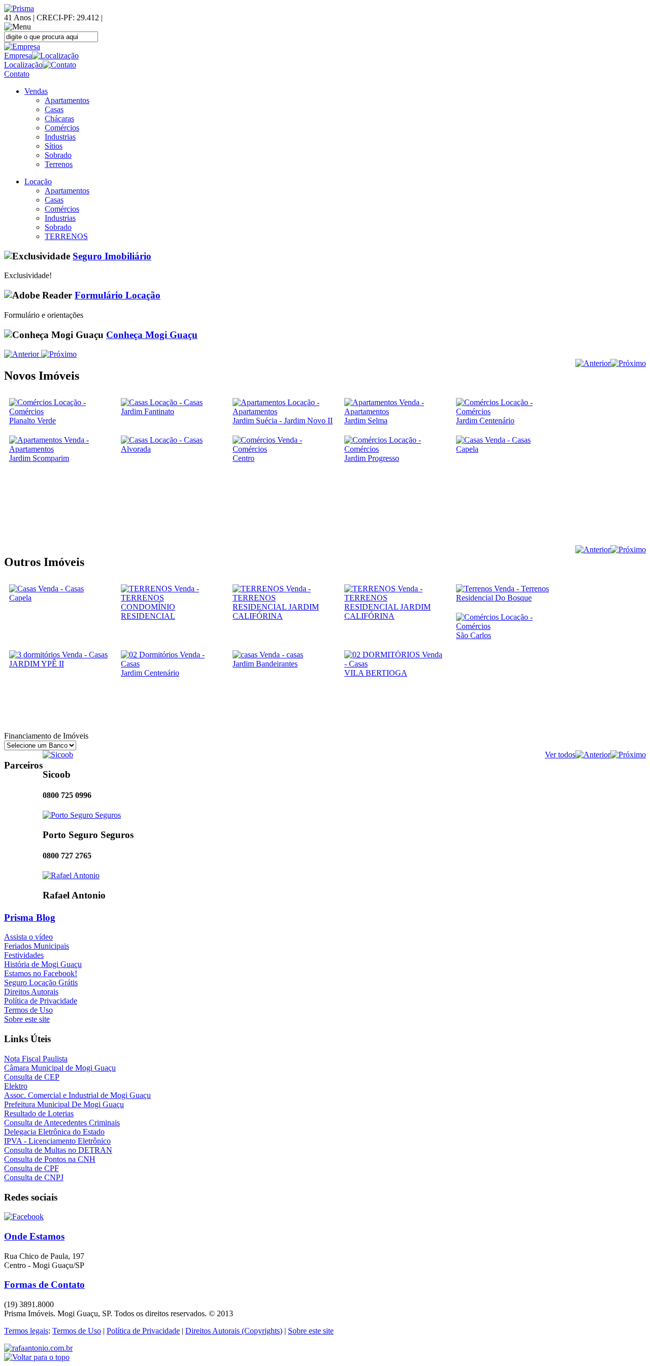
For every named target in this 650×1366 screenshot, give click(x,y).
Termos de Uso (28, 1010)
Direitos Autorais (31, 991)
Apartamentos (67, 100)
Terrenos (59, 164)
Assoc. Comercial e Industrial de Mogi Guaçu (77, 1095)
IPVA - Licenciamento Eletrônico (57, 1141)
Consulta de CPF (31, 1168)
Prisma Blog (29, 917)
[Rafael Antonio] (71, 875)
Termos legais (26, 1330)
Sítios (53, 146)
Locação (38, 181)
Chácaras (59, 118)
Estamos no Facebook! (40, 973)
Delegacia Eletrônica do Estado (54, 1131)
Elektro (15, 1086)
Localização (23, 64)
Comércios (62, 127)
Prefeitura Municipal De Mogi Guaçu (64, 1104)
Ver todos (560, 754)
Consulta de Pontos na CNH (49, 1159)
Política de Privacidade (40, 1000)
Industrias (60, 136)
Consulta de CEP (31, 1077)
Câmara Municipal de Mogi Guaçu (60, 1067)
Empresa (18, 55)
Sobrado (58, 155)
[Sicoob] (58, 754)
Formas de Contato (44, 1284)
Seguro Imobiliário (112, 256)
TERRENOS (66, 236)
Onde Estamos (34, 1236)
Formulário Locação (117, 295)
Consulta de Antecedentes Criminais (62, 1122)
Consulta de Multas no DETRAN (58, 1150)
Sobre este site (27, 1019)
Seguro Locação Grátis (41, 982)
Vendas (36, 91)
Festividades (24, 955)
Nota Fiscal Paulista (36, 1058)
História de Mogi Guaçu (43, 964)
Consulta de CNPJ (33, 1177)
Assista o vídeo (28, 936)
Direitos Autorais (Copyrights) (233, 1330)
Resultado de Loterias (39, 1113)
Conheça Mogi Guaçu (152, 334)
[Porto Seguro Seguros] (82, 815)
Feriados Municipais (36, 946)
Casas (54, 109)
